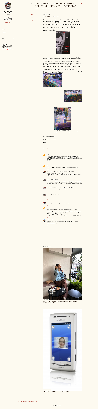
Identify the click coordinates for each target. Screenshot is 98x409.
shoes (32, 20)
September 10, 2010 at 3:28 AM (69, 219)
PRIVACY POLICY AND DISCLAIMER (27, 401)
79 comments (48, 393)
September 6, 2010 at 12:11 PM (55, 179)
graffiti (32, 19)
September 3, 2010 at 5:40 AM (53, 165)
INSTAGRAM (4, 32)
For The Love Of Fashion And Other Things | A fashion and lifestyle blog (55, 4)
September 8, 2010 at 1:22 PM (55, 194)
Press (52, 8)
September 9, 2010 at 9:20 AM (69, 202)
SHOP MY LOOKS (5, 31)
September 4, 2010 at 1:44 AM (69, 171)
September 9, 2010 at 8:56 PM (56, 207)
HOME (3, 29)
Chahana (48, 179)
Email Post (48, 147)
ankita (48, 154)
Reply (48, 163)
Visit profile (8, 22)
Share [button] (32, 14)
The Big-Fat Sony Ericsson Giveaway (56, 392)
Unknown (49, 207)
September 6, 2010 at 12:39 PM (69, 187)
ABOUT (39, 8)
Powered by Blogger (58, 405)
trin (47, 165)
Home (36, 8)
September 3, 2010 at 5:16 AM (54, 154)
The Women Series (46, 8)
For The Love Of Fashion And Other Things (55, 171)
